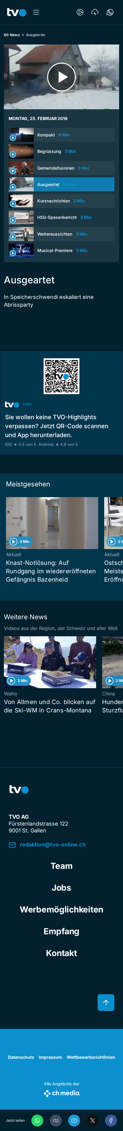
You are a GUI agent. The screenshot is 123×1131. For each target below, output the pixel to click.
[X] (93, 1121)
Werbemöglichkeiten (61, 909)
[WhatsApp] (37, 1121)
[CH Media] (61, 1092)
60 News (12, 35)
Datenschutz (21, 1057)
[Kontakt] (110, 12)
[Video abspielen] (61, 76)
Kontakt (61, 953)
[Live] (80, 12)
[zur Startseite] (16, 12)
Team (61, 866)
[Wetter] (95, 12)
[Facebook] (111, 1121)
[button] (56, 1121)
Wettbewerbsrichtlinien (91, 1057)
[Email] (74, 1121)
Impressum (50, 1057)
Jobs (61, 888)
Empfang (61, 931)
